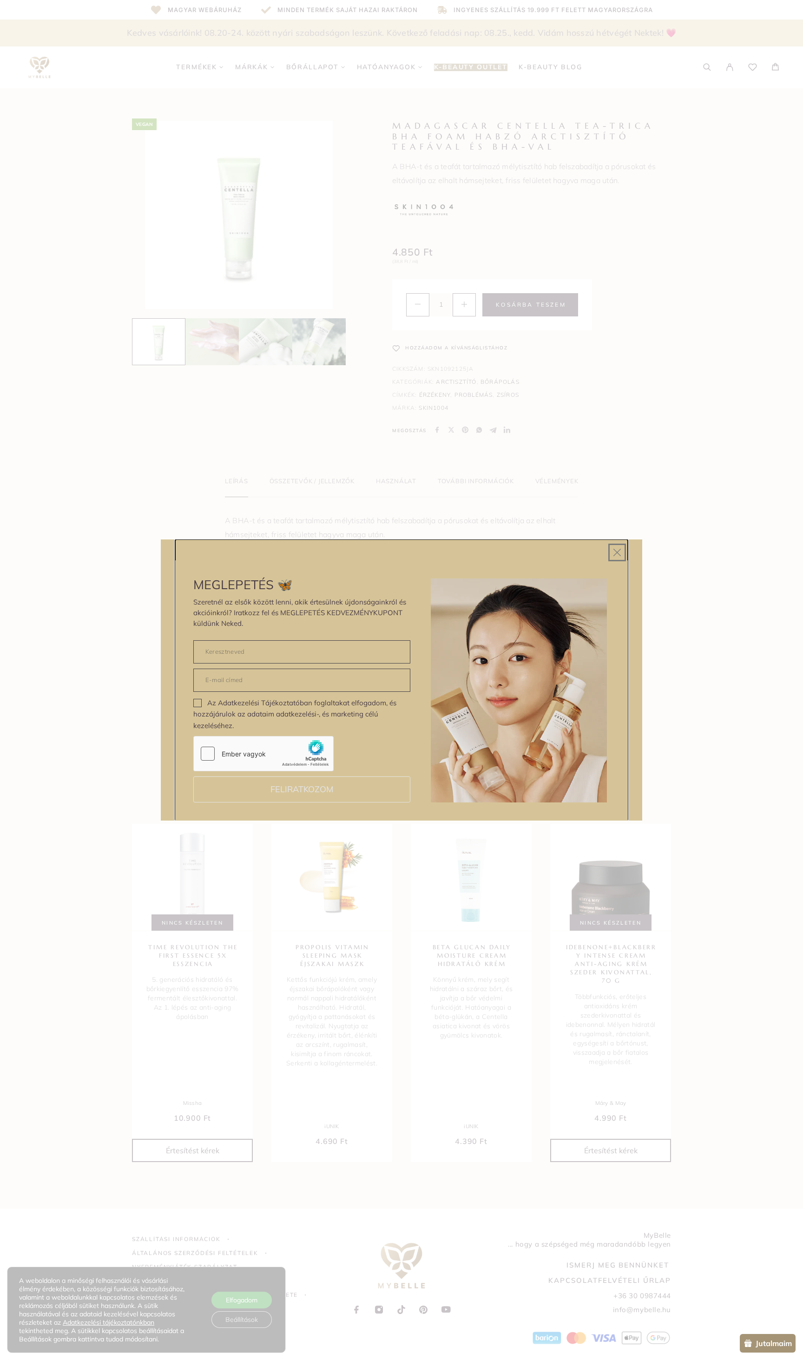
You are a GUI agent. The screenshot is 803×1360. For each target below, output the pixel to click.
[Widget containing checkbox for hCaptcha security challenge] (263, 753)
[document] (401, 680)
